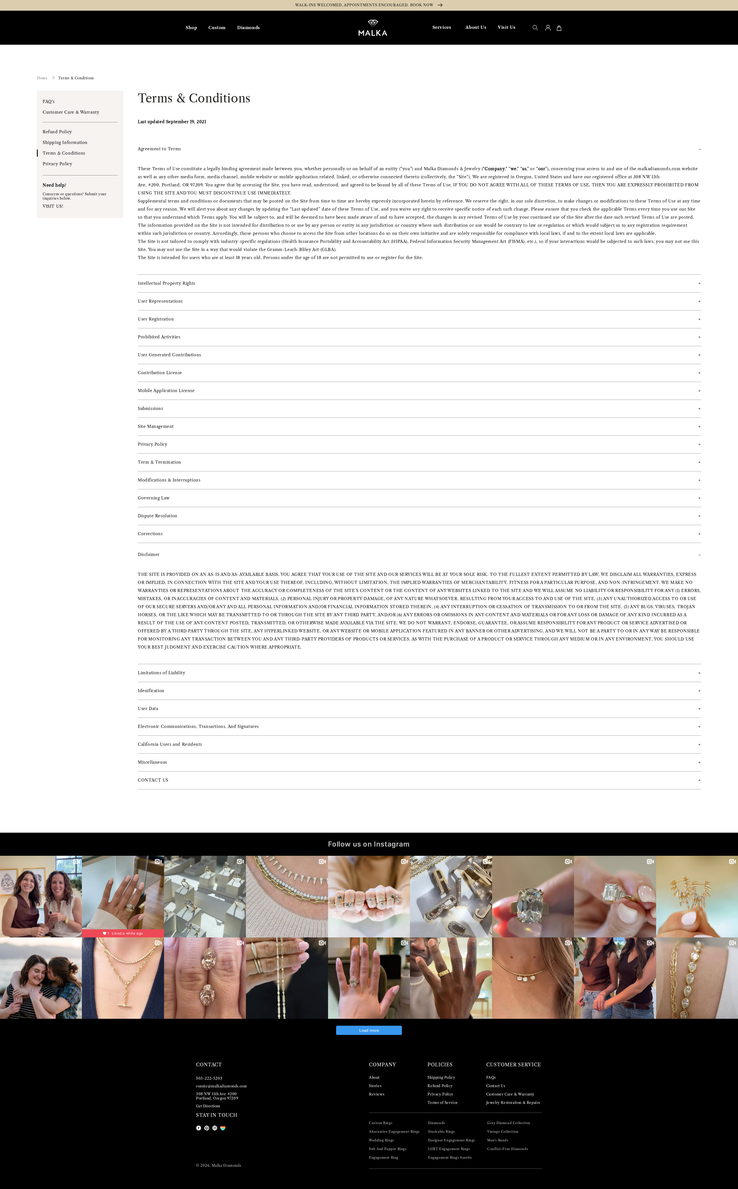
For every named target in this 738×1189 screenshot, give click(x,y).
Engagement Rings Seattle (450, 1158)
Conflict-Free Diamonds (507, 1149)
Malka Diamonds (226, 1165)
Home (42, 78)
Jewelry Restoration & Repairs (513, 1102)
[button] (535, 27)
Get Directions (208, 1106)
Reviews (376, 1094)
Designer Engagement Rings (451, 1140)
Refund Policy (57, 131)
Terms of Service (443, 1102)
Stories (375, 1086)
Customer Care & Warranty (71, 112)
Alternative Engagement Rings (394, 1132)
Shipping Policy (441, 1077)
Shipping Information (65, 142)
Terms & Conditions (76, 78)
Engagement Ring (383, 1158)
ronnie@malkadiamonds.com (221, 1086)
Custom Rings (380, 1123)
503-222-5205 (209, 1078)
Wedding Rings (381, 1140)
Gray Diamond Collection (508, 1123)
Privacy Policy (57, 163)
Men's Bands (498, 1140)
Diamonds (436, 1123)
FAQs (491, 1077)
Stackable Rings (441, 1132)
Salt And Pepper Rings (388, 1149)
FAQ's (49, 101)
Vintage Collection (503, 1132)
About (374, 1077)
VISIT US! (53, 206)
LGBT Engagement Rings (449, 1149)
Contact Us (495, 1086)
